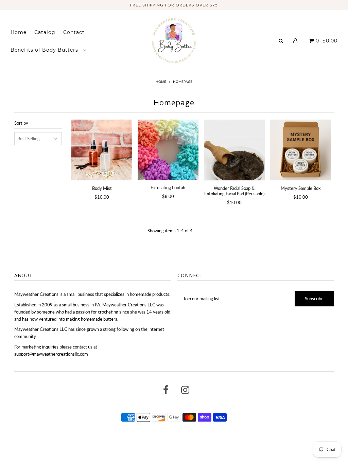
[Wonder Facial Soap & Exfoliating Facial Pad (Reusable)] (234, 150)
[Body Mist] (101, 150)
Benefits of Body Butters (45, 50)
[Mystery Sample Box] (300, 150)
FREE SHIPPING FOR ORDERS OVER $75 (174, 4)
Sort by (21, 123)
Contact (74, 32)
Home (19, 32)
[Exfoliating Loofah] (168, 150)
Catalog (44, 32)
